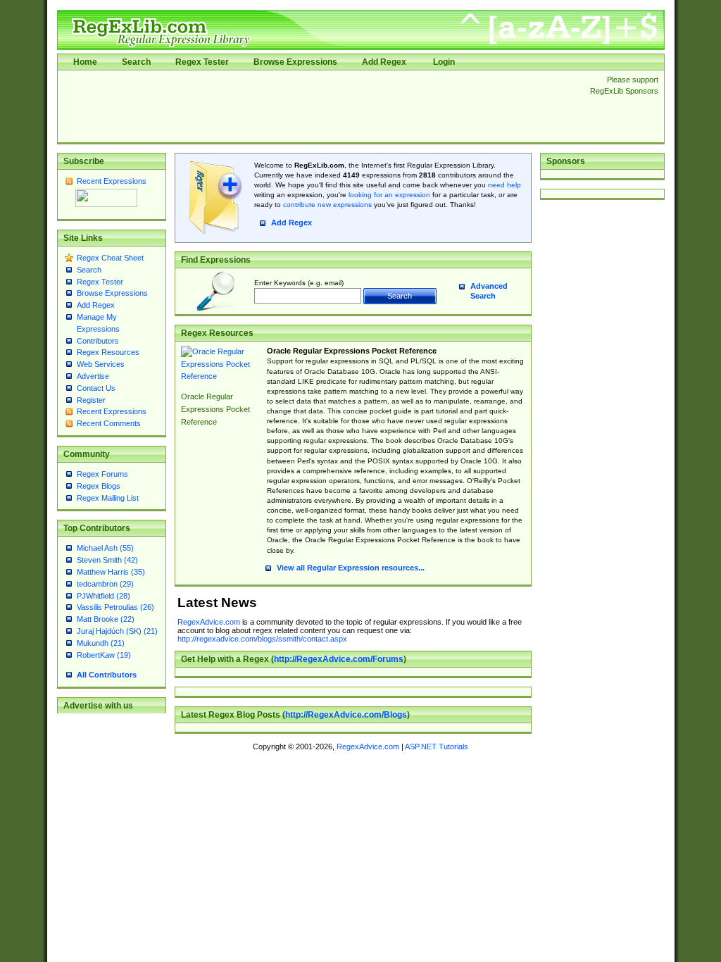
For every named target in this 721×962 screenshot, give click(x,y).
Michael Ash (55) (105, 548)
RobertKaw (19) (104, 655)
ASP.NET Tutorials (436, 746)
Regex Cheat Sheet (110, 258)
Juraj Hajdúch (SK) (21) (117, 631)
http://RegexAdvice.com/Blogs (346, 715)
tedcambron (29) (105, 584)
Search (136, 62)
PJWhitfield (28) (103, 596)
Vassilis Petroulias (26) (115, 607)
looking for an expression (388, 195)
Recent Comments (109, 423)
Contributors (98, 341)
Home (85, 62)
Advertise (93, 376)
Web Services (101, 364)
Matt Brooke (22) (105, 619)
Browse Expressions (295, 62)
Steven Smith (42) (107, 560)
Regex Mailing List (108, 498)
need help (504, 185)
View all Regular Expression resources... (351, 567)
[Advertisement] (319, 106)
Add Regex (384, 62)
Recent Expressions (111, 181)
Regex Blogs (98, 486)
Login (444, 62)
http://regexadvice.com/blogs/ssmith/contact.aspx (262, 639)
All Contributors (107, 674)
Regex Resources (108, 352)
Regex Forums (102, 474)
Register (91, 400)
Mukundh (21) (101, 643)
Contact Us (96, 388)
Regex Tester (202, 62)
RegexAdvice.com (208, 622)
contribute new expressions (327, 204)
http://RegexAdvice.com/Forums (338, 659)
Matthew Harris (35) (111, 572)
